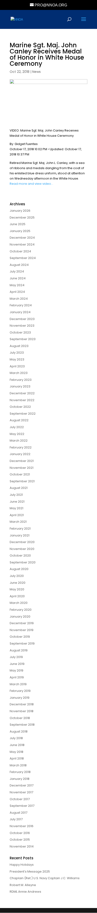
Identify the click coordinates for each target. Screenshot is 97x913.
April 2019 (17, 677)
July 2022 (17, 427)
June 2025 (17, 224)
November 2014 (22, 846)
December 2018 (22, 704)
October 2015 (20, 839)
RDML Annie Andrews (25, 891)
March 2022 (19, 440)
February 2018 (20, 772)
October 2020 (20, 555)
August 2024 (19, 265)
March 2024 (19, 298)
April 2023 (17, 366)
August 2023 (19, 346)
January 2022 (20, 454)
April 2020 (17, 596)
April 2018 (17, 758)
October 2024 (20, 251)
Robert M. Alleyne (23, 885)
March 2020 (19, 603)
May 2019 (16, 670)
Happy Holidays (22, 864)
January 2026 (20, 210)
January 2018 (19, 779)
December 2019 (22, 623)
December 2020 (22, 542)
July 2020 (17, 576)
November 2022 (22, 400)
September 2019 (22, 643)
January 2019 (19, 697)
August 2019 (19, 650)
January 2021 (19, 535)
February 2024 (21, 305)
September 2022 (23, 413)
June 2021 (17, 501)
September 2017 (22, 805)
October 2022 (20, 406)
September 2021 (22, 481)
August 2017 (18, 812)
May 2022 (17, 434)
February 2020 (21, 609)
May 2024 (17, 285)
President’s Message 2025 (30, 871)
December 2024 (22, 237)
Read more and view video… (31, 183)
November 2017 (21, 792)
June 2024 (18, 278)
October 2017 (20, 799)
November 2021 (21, 467)
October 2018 (20, 718)
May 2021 (16, 508)
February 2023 (21, 379)
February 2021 (20, 528)
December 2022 (22, 393)
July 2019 (16, 657)
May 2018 (16, 752)
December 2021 (22, 461)
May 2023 (17, 359)
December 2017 (21, 785)
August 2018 (19, 731)
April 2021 (17, 515)
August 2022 (19, 420)
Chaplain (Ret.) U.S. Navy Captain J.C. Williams (45, 878)
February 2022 (21, 447)
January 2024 (20, 312)
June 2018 (17, 745)
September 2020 (23, 562)
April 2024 (17, 292)
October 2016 (20, 833)
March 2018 (18, 765)
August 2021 (19, 488)
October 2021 (20, 474)
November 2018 (21, 711)
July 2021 (16, 494)
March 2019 (18, 684)
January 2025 (20, 231)
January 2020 (20, 616)
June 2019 (17, 664)
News (36, 71)
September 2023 (23, 339)
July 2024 (17, 271)
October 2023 (20, 332)
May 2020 (17, 589)
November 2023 (22, 325)
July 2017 (16, 819)
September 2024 (23, 258)
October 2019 (20, 636)
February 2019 (20, 691)
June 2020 (17, 582)
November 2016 (21, 826)
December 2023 (22, 319)
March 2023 (19, 373)
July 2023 (17, 352)
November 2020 (22, 549)
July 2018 (16, 738)
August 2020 (19, 569)
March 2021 (18, 521)
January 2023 (20, 386)
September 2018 (22, 724)
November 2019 (21, 630)
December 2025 (22, 217)
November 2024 (22, 244)
